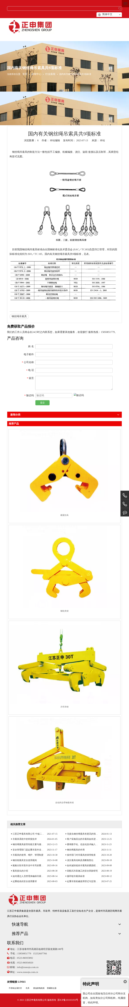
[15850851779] (125, 504)
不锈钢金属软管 (15, 988)
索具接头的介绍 (20, 871)
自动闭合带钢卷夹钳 (64, 802)
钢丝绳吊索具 (19, 316)
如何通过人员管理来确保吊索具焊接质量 (32, 876)
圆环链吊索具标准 (76, 876)
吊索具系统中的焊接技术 (25, 839)
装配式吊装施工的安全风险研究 (82, 871)
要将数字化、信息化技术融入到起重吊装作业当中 (91, 844)
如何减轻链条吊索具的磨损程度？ (83, 865)
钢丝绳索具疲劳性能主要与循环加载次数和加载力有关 (39, 844)
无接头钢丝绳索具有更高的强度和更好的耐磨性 (90, 834)
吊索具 (23, 152)
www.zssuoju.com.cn (28, 972)
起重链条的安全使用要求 (25, 881)
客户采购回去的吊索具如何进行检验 (84, 839)
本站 (102, 140)
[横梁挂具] (64, 471)
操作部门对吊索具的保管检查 (81, 855)
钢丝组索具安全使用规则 (25, 860)
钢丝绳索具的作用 (76, 850)
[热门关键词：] (120, 8)
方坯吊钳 (64, 707)
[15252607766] (125, 512)
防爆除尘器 (51, 988)
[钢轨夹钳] (64, 567)
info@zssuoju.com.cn (28, 967)
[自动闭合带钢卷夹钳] (64, 758)
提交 (42, 402)
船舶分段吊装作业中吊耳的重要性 (29, 865)
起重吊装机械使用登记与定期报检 (83, 881)
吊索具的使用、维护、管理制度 (28, 855)
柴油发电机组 (39, 988)
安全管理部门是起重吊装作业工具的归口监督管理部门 (39, 850)
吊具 (27, 988)
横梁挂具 (64, 515)
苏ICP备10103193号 (67, 1000)
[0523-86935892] (125, 495)
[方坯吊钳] (64, 663)
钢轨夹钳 (64, 611)
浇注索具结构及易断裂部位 (80, 860)
